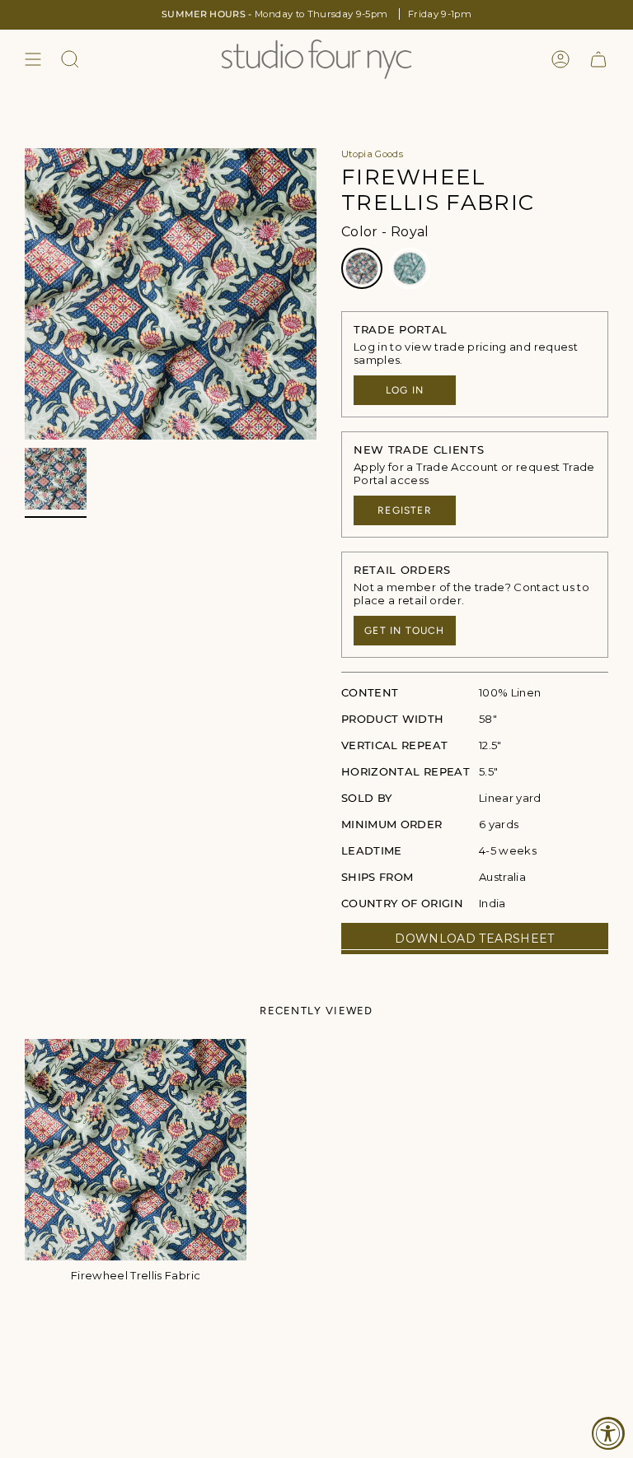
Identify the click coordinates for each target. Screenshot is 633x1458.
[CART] (598, 59)
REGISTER (404, 510)
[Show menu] (32, 59)
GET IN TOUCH (404, 630)
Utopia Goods (372, 154)
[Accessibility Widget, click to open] (608, 1433)
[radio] (361, 268)
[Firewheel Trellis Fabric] (135, 1149)
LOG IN (405, 390)
